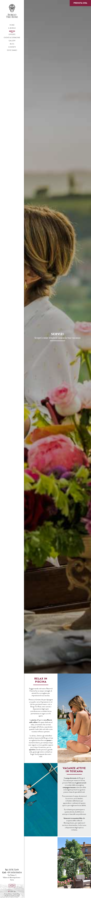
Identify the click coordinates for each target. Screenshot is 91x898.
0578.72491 (14, 869)
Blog (12, 44)
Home (12, 25)
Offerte (12, 34)
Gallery (12, 41)
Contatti (12, 47)
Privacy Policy (7, 894)
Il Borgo (12, 28)
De (15, 891)
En (11, 891)
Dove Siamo (12, 50)
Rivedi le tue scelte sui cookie (12, 896)
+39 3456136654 (14, 872)
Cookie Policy (16, 894)
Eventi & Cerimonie (12, 37)
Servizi (12, 31)
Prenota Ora (80, 3)
